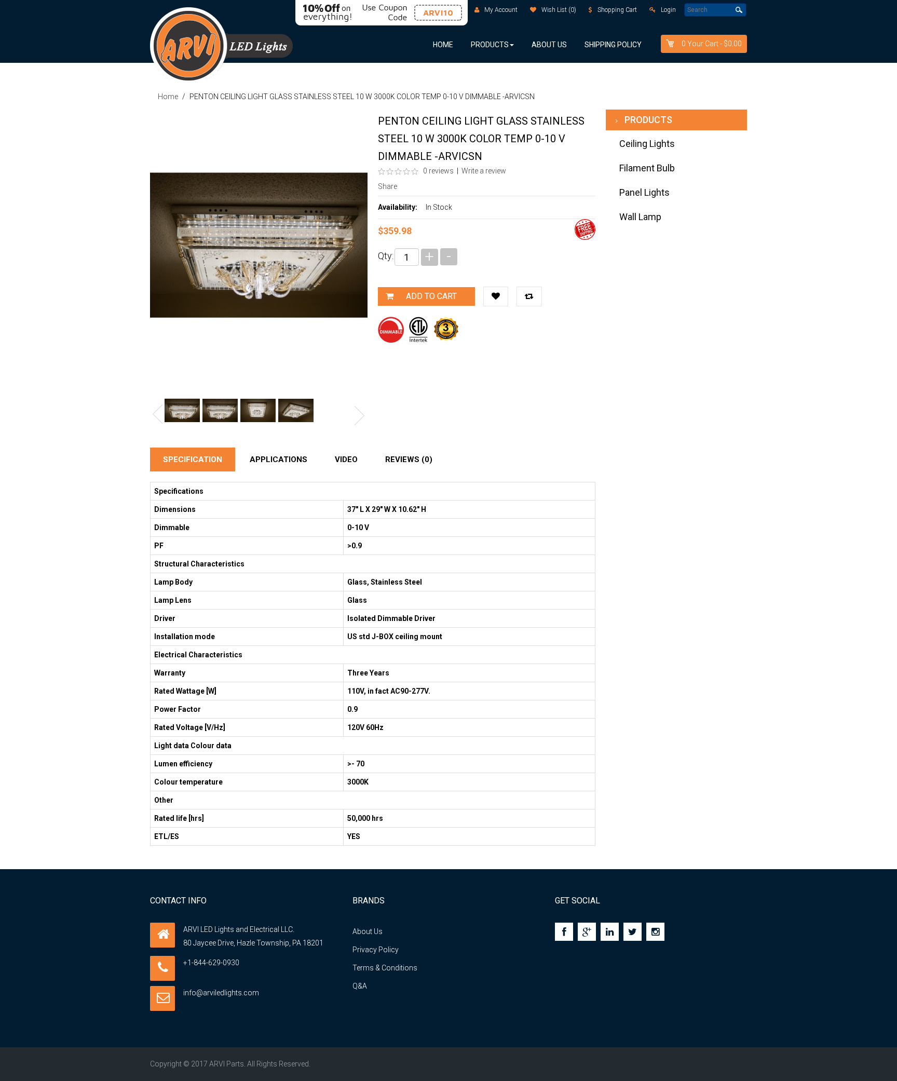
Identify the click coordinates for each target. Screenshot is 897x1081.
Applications (278, 459)
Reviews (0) (408, 459)
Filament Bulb (647, 168)
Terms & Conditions (384, 968)
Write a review (483, 171)
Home (168, 96)
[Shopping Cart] (590, 9)
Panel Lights (644, 192)
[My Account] (476, 9)
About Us (367, 931)
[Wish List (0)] (533, 9)
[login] (652, 9)
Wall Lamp (640, 216)
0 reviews (438, 171)
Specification (192, 459)
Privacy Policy (375, 949)
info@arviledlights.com (221, 993)
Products (648, 119)
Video (346, 459)
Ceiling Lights (647, 143)
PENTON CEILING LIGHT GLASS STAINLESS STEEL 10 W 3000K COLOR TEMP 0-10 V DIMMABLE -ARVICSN (362, 96)
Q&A (359, 986)
